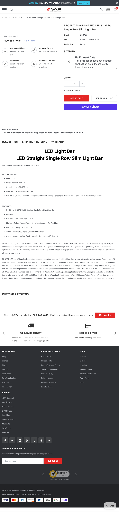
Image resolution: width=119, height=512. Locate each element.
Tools (82, 382)
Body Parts (84, 378)
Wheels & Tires (86, 369)
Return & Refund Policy (50, 365)
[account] (101, 9)
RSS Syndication (9, 378)
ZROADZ (84, 35)
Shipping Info (46, 361)
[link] (5, 440)
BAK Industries (8, 406)
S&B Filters (6, 428)
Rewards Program (48, 382)
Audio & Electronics (88, 374)
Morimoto (6, 424)
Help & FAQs (46, 356)
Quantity (67, 78)
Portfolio (5, 369)
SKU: (66, 39)
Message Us (105, 315)
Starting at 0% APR (63, 3)
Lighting (83, 365)
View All (5, 432)
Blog (4, 356)
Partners (5, 382)
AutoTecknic (7, 402)
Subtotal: (67, 90)
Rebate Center (47, 378)
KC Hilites (6, 415)
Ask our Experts (28, 41)
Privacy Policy (47, 374)
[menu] (4, 9)
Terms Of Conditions (49, 369)
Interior (83, 356)
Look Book (6, 374)
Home (4, 18)
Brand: (67, 35)
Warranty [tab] (58, 142)
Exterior (83, 361)
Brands (5, 361)
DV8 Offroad (7, 411)
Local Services (47, 387)
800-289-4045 (12, 40)
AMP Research (8, 398)
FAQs (4, 365)
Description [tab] (10, 142)
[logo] (54, 9)
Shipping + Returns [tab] (34, 142)
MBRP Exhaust (8, 419)
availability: (69, 44)
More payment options (90, 114)
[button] (108, 10)
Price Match (7, 387)
